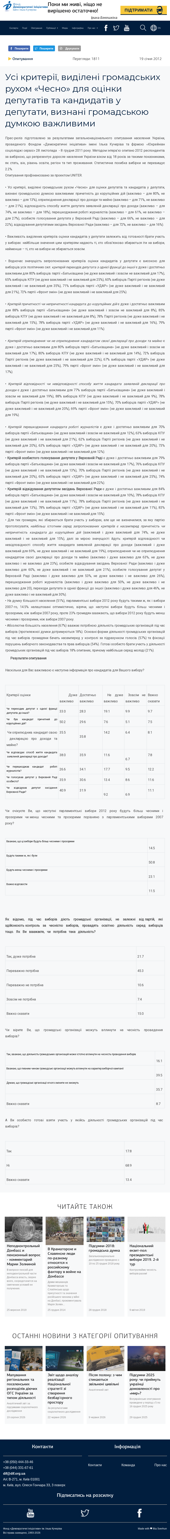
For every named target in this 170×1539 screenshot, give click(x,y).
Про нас (160, 1465)
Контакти (95, 1465)
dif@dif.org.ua (14, 1473)
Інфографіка (78, 28)
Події (24, 28)
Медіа (65, 28)
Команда (128, 1465)
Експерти (14, 28)
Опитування (36, 28)
